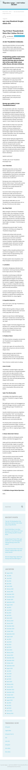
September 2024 (10, 634)
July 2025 (9, 607)
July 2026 (9, 575)
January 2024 (10, 655)
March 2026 (9, 586)
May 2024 (9, 644)
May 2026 (9, 581)
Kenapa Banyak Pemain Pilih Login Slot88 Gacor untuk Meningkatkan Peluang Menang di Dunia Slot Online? (13, 541)
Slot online (7, 752)
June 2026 (9, 578)
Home (10, 11)
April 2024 (9, 647)
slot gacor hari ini (9, 734)
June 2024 (9, 642)
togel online (8, 730)
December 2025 (10, 594)
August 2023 (10, 668)
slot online (7, 748)
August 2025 (10, 605)
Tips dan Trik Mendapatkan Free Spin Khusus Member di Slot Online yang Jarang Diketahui (13, 522)
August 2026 (10, 573)
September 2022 (10, 697)
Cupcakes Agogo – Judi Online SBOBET (14, 4)
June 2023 (9, 673)
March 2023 (9, 681)
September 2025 (10, 602)
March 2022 (9, 710)
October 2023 (10, 663)
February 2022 (10, 713)
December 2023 (10, 658)
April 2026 (9, 583)
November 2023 (10, 660)
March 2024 (9, 650)
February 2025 (10, 620)
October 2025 (10, 599)
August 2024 (10, 636)
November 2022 (10, 692)
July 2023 (9, 671)
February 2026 (10, 589)
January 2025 (10, 623)
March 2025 (9, 618)
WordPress (25, 765)
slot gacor (7, 727)
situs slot (7, 741)
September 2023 (10, 665)
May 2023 (9, 676)
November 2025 (10, 597)
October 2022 (10, 695)
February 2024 (10, 652)
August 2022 (10, 700)
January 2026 (10, 591)
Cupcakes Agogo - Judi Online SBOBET (8, 765)
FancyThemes (17, 766)
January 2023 (10, 687)
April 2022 (9, 708)
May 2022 (9, 705)
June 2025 (9, 610)
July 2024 (9, 639)
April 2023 (9, 679)
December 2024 (10, 626)
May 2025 (9, 612)
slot (6, 737)
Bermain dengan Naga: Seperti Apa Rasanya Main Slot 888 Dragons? (13, 557)
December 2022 (10, 689)
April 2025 (9, 615)
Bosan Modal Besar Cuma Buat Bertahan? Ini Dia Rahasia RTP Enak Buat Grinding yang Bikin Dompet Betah (14, 531)
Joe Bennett (10, 36)
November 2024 (10, 628)
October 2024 (10, 631)
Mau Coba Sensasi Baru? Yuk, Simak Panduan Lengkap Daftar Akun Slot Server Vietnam (13, 550)
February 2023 (10, 684)
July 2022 (9, 703)
